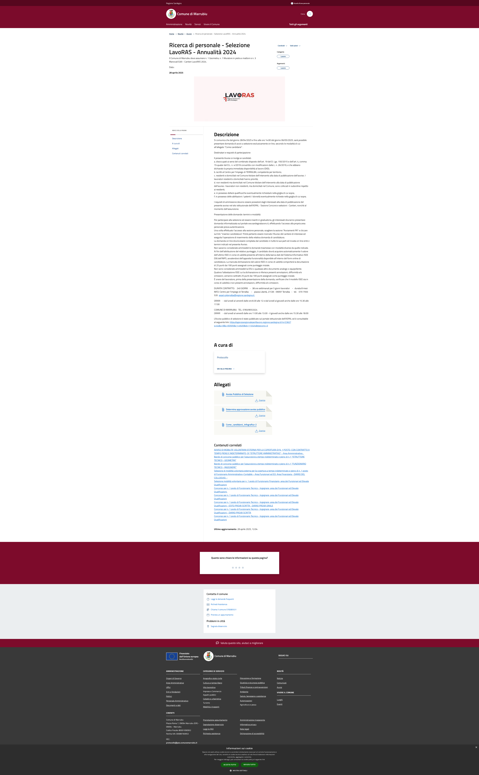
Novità (180, 33)
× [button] (476, 747)
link (263, 759)
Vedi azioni (294, 45)
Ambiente (244, 691)
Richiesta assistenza (211, 733)
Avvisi (189, 33)
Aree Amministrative (175, 682)
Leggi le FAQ (208, 728)
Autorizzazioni (246, 700)
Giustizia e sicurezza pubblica (252, 682)
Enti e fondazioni (173, 691)
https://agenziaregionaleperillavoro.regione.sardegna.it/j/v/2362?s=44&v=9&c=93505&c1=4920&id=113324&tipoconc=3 (252, 324)
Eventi (279, 704)
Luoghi (280, 699)
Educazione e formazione (250, 678)
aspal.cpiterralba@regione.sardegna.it (237, 295)
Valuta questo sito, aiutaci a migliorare (241, 643)
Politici (169, 696)
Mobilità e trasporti (211, 706)
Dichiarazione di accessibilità (252, 733)
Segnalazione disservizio (213, 724)
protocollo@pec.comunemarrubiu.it (181, 742)
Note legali (244, 728)
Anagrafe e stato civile (212, 678)
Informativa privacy (248, 724)
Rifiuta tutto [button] (249, 765)
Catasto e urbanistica (212, 698)
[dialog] (239, 760)
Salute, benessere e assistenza (253, 696)
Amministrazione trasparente (252, 720)
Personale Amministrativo (177, 700)
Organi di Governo (173, 678)
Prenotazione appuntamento (215, 720)
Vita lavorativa (209, 687)
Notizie (280, 678)
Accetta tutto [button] (230, 765)
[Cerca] (310, 14)
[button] (239, 770)
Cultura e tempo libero (212, 682)
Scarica (262, 400)
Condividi (281, 45)
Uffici (168, 687)
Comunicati (282, 682)
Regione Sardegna (173, 3)
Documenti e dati (173, 705)
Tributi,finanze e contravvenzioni (254, 687)
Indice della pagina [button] (179, 130)
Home (171, 33)
